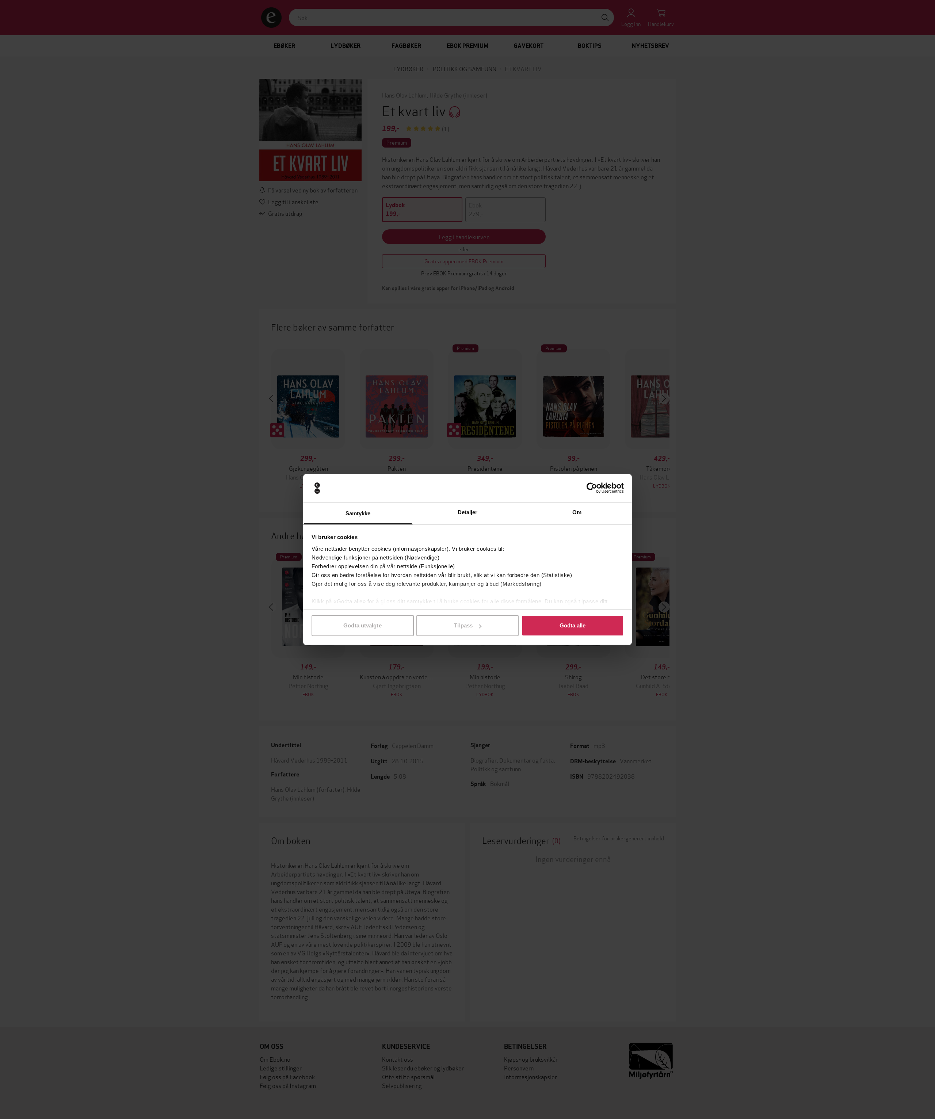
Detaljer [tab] (468, 512)
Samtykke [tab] (358, 513)
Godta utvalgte (362, 625)
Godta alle (573, 625)
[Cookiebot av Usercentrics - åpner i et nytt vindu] (592, 488)
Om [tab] (576, 512)
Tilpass (463, 625)
